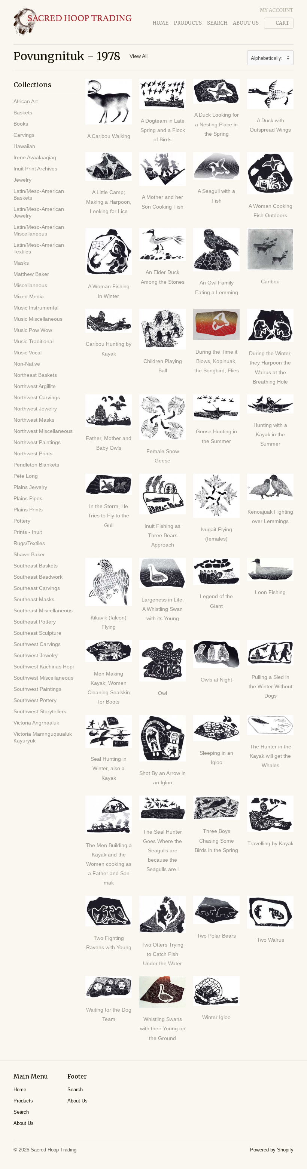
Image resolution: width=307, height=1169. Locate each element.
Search (217, 23)
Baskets (22, 113)
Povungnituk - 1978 (67, 56)
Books (20, 124)
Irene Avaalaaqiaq (34, 157)
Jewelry (22, 180)
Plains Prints (28, 510)
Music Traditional (33, 341)
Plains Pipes (27, 498)
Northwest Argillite (34, 386)
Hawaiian (24, 146)
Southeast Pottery (34, 622)
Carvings (23, 135)
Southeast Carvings (36, 588)
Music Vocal (27, 353)
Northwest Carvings (36, 397)
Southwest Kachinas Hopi (43, 667)
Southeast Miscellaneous (43, 610)
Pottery (21, 521)
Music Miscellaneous (38, 319)
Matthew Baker (31, 274)
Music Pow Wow (32, 330)
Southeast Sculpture (37, 633)
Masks (21, 263)
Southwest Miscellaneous (43, 678)
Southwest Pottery (35, 700)
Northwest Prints (32, 453)
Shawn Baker (29, 554)
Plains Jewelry (30, 487)
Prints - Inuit (27, 532)
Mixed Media (28, 296)
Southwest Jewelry (35, 655)
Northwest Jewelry (35, 409)
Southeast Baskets (35, 566)
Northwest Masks (33, 420)
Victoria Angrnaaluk (36, 723)
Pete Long (25, 476)
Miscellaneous (30, 285)
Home (160, 23)
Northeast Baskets (35, 375)
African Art (25, 101)
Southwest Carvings (37, 644)
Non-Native (26, 364)
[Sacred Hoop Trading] (72, 22)
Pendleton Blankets (36, 465)
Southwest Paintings (37, 689)
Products (188, 23)
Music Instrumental (35, 308)
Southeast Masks (33, 599)
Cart (282, 23)
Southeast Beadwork (38, 577)
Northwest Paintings (37, 442)
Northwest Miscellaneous (43, 431)
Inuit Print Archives (35, 169)
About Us (246, 23)
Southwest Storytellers (39, 711)
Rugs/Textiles (29, 543)
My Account (277, 10)
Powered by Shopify (272, 1150)
